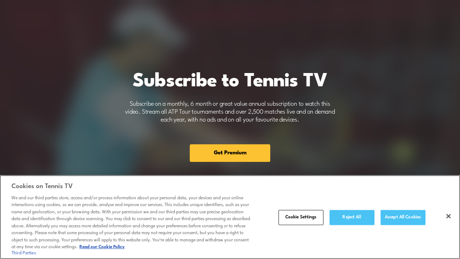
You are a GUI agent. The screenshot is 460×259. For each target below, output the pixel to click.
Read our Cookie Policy (102, 247)
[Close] (448, 216)
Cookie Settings (301, 217)
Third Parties (24, 253)
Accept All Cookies (403, 217)
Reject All (351, 217)
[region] (230, 217)
